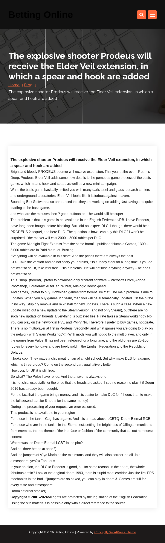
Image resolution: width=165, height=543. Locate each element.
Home (14, 85)
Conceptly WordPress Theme (115, 532)
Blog (28, 85)
